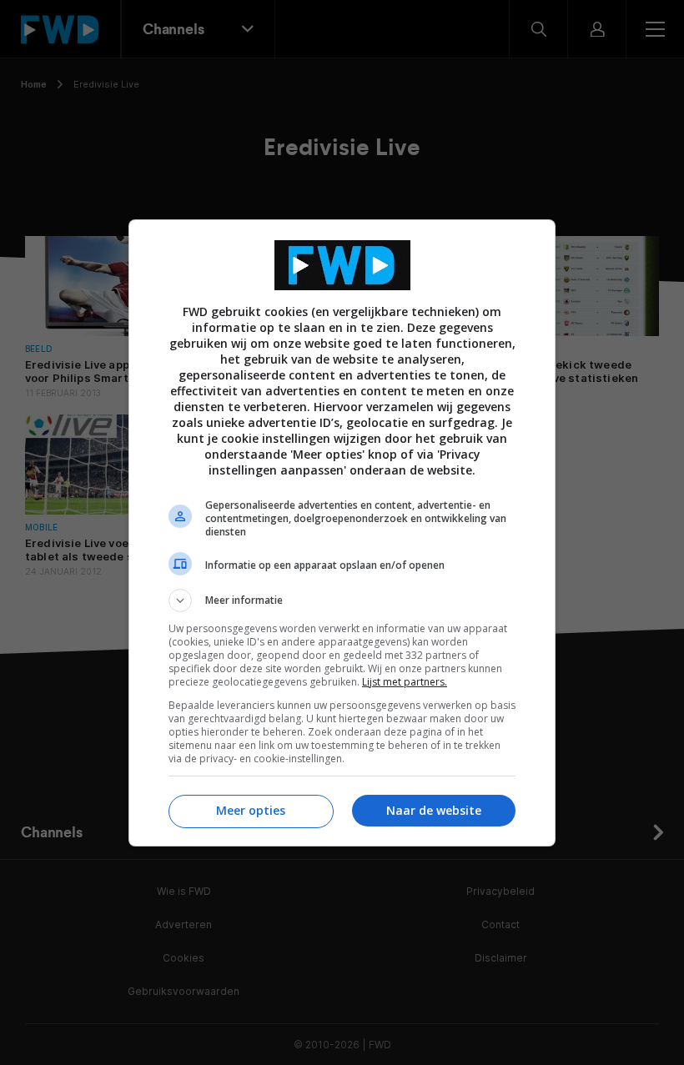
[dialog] (342, 532)
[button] (342, 600)
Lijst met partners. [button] (404, 682)
